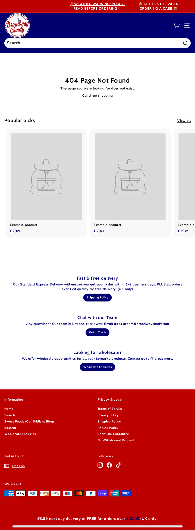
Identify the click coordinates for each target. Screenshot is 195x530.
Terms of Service (110, 409)
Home (8, 409)
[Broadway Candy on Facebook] (109, 465)
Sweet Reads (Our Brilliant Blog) (29, 421)
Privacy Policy (108, 415)
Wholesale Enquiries (97, 367)
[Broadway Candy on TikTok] (118, 465)
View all (184, 120)
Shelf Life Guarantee (113, 434)
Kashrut (10, 428)
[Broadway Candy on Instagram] (100, 465)
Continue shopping (97, 95)
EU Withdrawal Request (116, 440)
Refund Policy (108, 428)
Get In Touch (97, 332)
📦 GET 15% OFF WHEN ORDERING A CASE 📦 (158, 6)
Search (9, 415)
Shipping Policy (97, 297)
